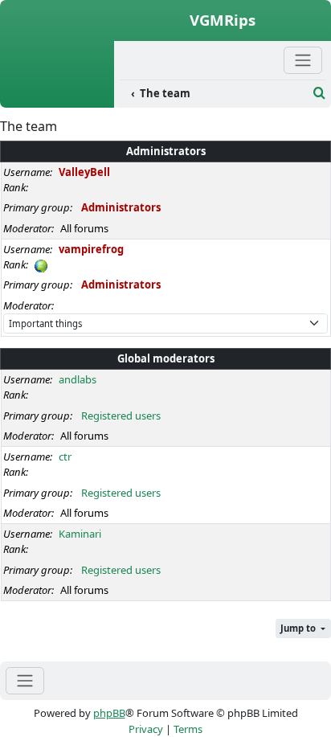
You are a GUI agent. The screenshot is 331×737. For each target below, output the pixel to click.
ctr (65, 456)
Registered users (121, 415)
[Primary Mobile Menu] (303, 60)
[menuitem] (214, 94)
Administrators (166, 151)
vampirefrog (91, 249)
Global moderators (166, 358)
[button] (303, 629)
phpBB (109, 713)
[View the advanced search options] (319, 93)
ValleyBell (84, 172)
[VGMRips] (57, 99)
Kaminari (80, 533)
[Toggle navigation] (25, 680)
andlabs (77, 379)
